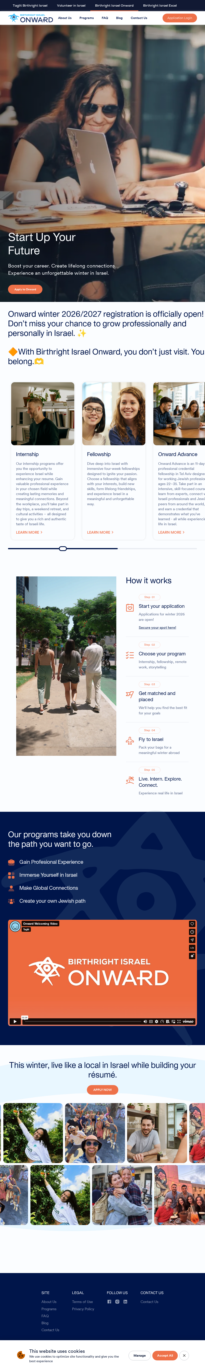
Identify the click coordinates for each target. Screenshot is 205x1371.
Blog (119, 18)
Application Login (179, 18)
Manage (140, 1355)
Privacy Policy (83, 1309)
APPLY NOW (102, 1090)
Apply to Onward (25, 289)
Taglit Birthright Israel (30, 6)
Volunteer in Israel (71, 6)
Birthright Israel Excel (160, 6)
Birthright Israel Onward (114, 6)
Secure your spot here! (157, 627)
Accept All (165, 1355)
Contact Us (139, 18)
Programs (86, 18)
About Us (64, 18)
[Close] (184, 1355)
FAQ (105, 18)
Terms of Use (82, 1302)
